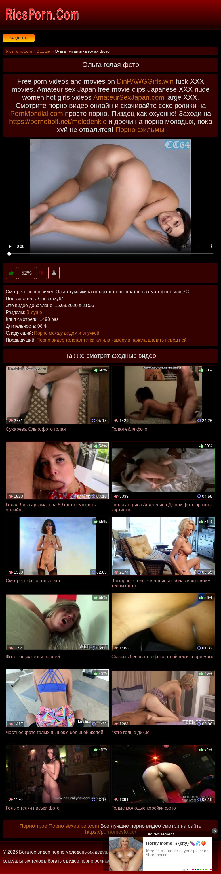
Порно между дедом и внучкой (66, 333)
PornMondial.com (36, 113)
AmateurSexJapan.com (128, 97)
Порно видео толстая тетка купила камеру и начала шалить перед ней (112, 340)
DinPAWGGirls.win (145, 81)
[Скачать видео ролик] (54, 273)
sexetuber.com (82, 826)
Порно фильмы (139, 129)
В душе (34, 312)
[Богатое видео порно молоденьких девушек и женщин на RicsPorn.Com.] (42, 14)
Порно (56, 826)
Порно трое (33, 826)
